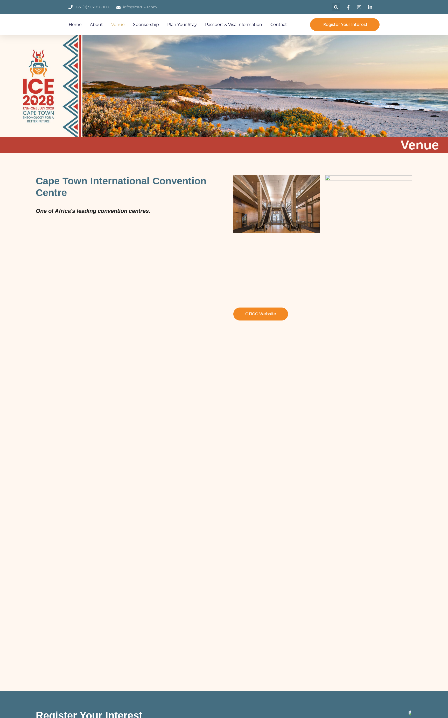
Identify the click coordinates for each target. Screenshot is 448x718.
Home (75, 24)
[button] (336, 7)
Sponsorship (146, 24)
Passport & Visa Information (233, 24)
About (96, 24)
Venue (118, 24)
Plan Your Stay (182, 24)
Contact (278, 24)
